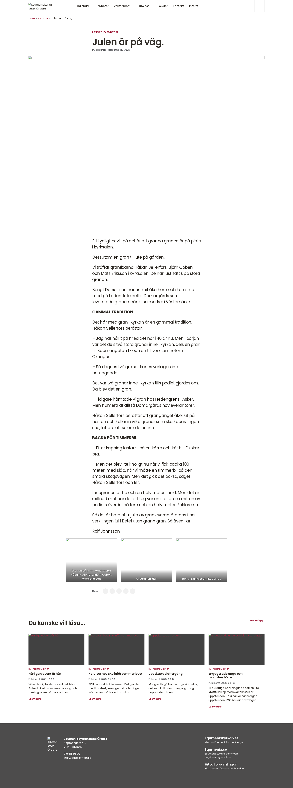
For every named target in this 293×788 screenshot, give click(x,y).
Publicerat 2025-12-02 (41, 679)
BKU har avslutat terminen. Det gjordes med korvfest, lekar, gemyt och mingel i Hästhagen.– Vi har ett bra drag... (114, 688)
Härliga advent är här (44, 673)
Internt (193, 6)
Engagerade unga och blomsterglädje (225, 675)
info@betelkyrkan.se (77, 758)
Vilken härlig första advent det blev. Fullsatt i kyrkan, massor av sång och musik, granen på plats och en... (52, 688)
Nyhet (114, 31)
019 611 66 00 (72, 754)
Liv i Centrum (100, 31)
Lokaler (163, 6)
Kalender (83, 6)
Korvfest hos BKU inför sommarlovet (115, 673)
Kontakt (178, 6)
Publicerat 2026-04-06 (222, 683)
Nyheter (103, 6)
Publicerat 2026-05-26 (102, 679)
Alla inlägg (256, 620)
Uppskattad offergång (166, 673)
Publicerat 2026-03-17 (161, 679)
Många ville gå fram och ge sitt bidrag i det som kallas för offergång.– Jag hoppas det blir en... (174, 688)
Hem (31, 18)
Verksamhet (122, 6)
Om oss (144, 6)
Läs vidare (35, 699)
